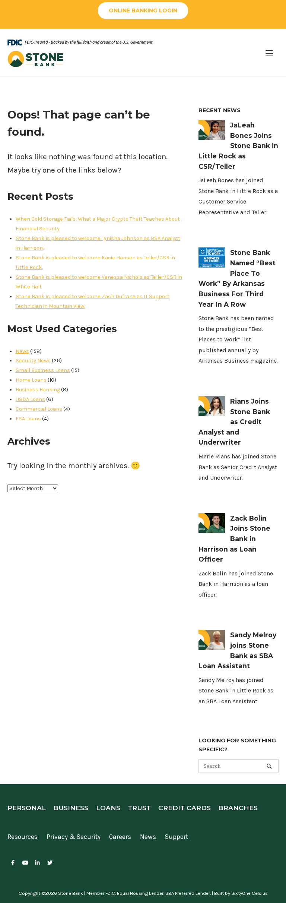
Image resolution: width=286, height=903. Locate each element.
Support (176, 836)
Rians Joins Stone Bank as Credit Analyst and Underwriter (234, 421)
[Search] (269, 766)
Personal (26, 808)
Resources (22, 836)
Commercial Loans (39, 409)
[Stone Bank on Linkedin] (37, 863)
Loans (108, 808)
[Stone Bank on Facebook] (12, 863)
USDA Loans (30, 399)
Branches (238, 808)
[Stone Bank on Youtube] (25, 863)
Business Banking (38, 389)
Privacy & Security (74, 836)
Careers (120, 836)
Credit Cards (184, 808)
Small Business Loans (43, 370)
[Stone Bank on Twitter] (50, 863)
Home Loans (31, 380)
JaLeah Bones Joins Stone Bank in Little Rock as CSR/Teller (238, 145)
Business (70, 808)
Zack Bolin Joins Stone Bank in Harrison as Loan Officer (234, 538)
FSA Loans (28, 419)
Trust (139, 808)
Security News (33, 360)
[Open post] (211, 130)
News (22, 351)
